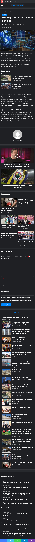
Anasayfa (5, 11)
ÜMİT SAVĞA (7, 24)
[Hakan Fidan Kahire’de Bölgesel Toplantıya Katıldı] (6, 347)
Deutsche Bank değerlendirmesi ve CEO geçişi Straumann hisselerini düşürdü (25, 201)
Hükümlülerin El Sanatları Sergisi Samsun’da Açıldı (26, 242)
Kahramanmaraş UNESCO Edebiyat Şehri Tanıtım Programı (22, 378)
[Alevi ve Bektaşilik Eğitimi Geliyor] (6, 424)
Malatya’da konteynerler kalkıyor (22, 447)
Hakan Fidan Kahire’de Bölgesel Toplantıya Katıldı (22, 346)
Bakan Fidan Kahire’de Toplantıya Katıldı (19, 338)
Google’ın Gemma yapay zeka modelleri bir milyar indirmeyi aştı (9, 233)
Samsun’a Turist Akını (8, 225)
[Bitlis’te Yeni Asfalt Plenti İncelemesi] (6, 417)
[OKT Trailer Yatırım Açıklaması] (26, 219)
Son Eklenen (17, 312)
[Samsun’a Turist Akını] (9, 219)
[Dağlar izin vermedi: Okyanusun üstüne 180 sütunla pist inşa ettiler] (6, 442)
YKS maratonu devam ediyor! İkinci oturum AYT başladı (21, 323)
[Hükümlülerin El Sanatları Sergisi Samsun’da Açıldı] (26, 235)
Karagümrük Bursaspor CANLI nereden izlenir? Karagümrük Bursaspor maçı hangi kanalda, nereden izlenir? (22, 432)
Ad (2, 278)
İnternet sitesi (5, 291)
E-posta (3, 285)
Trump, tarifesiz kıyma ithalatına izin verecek (8, 209)
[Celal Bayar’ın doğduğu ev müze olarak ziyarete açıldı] (6, 355)
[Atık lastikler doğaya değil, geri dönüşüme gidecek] (6, 78)
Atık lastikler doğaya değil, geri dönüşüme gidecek (22, 393)
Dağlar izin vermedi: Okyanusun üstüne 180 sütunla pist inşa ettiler (22, 441)
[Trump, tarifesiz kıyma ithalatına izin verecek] (9, 202)
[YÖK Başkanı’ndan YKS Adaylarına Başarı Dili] (6, 402)
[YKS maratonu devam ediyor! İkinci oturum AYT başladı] (6, 324)
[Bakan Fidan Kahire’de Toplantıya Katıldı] (6, 340)
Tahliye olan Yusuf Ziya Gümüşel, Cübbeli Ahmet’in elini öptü (22, 385)
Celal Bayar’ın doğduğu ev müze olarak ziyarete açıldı (22, 353)
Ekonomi (11, 11)
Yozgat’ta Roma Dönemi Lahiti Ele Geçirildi (15, 317)
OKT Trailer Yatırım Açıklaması (24, 226)
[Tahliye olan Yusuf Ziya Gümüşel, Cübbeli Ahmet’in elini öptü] (6, 387)
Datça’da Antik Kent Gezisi (20, 370)
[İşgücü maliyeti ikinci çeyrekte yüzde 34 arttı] (6, 86)
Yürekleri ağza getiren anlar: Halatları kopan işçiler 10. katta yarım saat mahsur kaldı (22, 331)
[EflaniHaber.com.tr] (17, 5)
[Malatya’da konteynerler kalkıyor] (6, 450)
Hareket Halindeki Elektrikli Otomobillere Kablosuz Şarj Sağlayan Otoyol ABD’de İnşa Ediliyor (21, 362)
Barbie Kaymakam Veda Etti (21, 407)
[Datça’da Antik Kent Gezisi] (6, 372)
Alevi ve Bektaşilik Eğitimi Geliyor (22, 422)
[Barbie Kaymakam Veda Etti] (6, 409)
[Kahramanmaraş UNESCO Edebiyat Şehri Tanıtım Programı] (6, 380)
